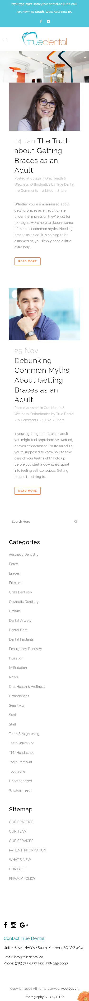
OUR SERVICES (21, 841)
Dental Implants (21, 639)
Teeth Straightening (24, 734)
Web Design (69, 988)
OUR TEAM (18, 831)
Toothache (17, 771)
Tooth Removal (20, 762)
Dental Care (18, 630)
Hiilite (60, 997)
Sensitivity (17, 705)
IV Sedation (18, 668)
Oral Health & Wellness (27, 686)
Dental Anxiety (20, 620)
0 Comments (28, 190)
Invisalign (16, 658)
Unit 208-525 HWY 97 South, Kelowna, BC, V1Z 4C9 (43, 948)
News (13, 677)
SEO (48, 997)
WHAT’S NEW (20, 860)
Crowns (15, 611)
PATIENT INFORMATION (27, 850)
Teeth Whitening (21, 743)
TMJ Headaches (21, 753)
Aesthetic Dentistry (23, 554)
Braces (14, 573)
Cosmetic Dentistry (24, 602)
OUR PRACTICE (21, 822)
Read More (27, 261)
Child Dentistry (20, 592)
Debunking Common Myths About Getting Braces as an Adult (41, 380)
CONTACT (17, 869)
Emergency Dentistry (25, 649)
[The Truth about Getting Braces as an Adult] (44, 107)
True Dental (65, 184)
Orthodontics (40, 184)
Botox (13, 564)
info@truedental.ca (48, 4)
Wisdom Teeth (20, 790)
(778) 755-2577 (21, 4)
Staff (12, 715)
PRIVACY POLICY (22, 878)
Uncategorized (20, 781)
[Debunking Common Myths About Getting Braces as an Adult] (44, 314)
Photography (34, 997)
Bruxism (15, 583)
